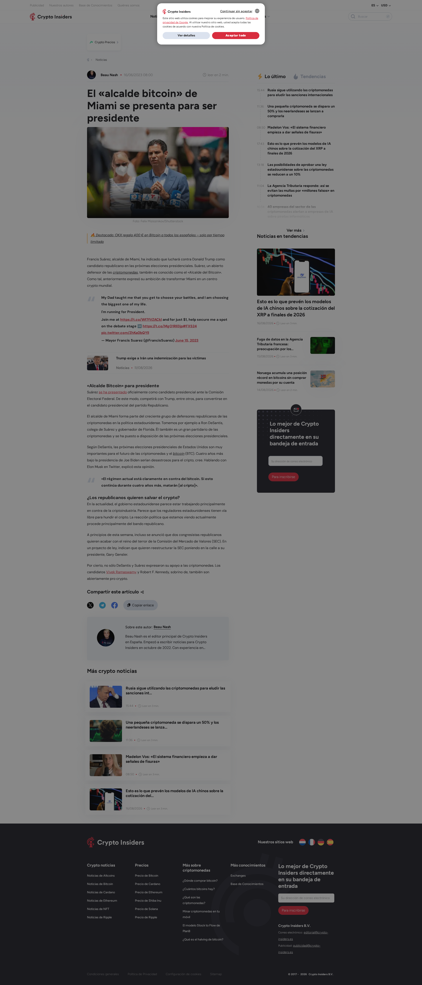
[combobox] (257, 11)
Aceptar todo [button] (236, 35)
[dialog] (211, 24)
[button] (186, 35)
